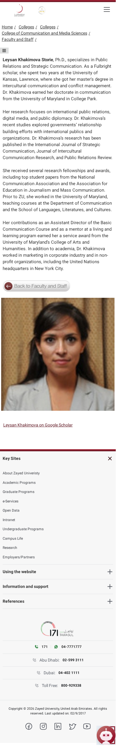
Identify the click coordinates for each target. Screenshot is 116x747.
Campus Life (13, 538)
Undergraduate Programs (23, 529)
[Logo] (19, 10)
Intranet (9, 520)
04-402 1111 (69, 673)
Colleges (26, 27)
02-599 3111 (73, 660)
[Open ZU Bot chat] (106, 735)
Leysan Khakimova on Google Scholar (38, 425)
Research (10, 548)
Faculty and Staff (18, 39)
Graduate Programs (18, 492)
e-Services (10, 501)
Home (7, 27)
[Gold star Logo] (42, 10)
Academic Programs (19, 483)
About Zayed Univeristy (21, 473)
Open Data (11, 510)
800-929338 (71, 685)
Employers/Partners (19, 557)
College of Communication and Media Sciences (44, 33)
